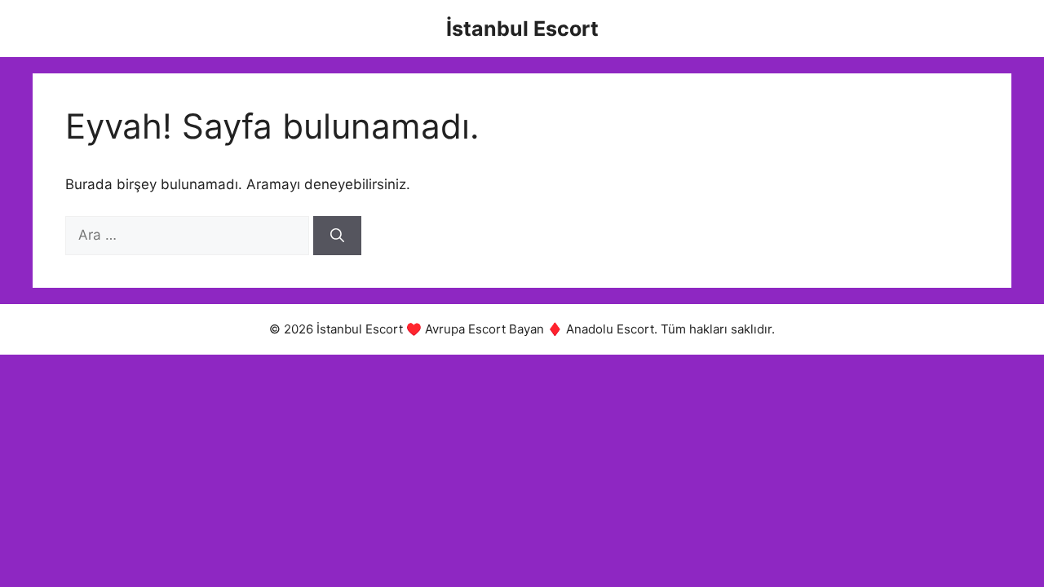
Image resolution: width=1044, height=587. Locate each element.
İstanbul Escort (522, 28)
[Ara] (337, 235)
